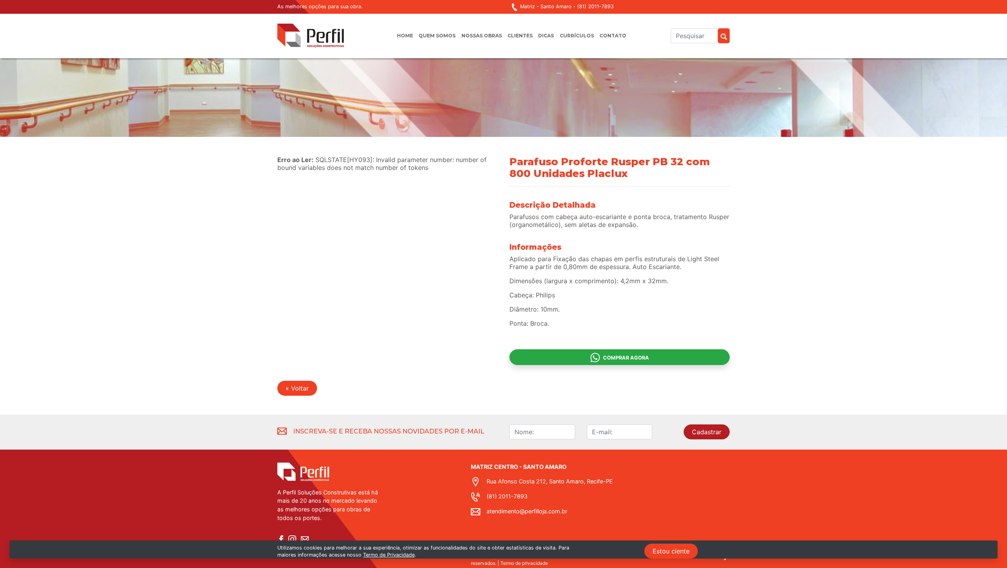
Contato (612, 36)
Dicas (546, 36)
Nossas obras (481, 36)
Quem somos (437, 36)
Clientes (520, 36)
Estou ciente (671, 551)
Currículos (577, 36)
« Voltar (297, 388)
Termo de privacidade (524, 563)
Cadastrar (706, 432)
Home (405, 36)
